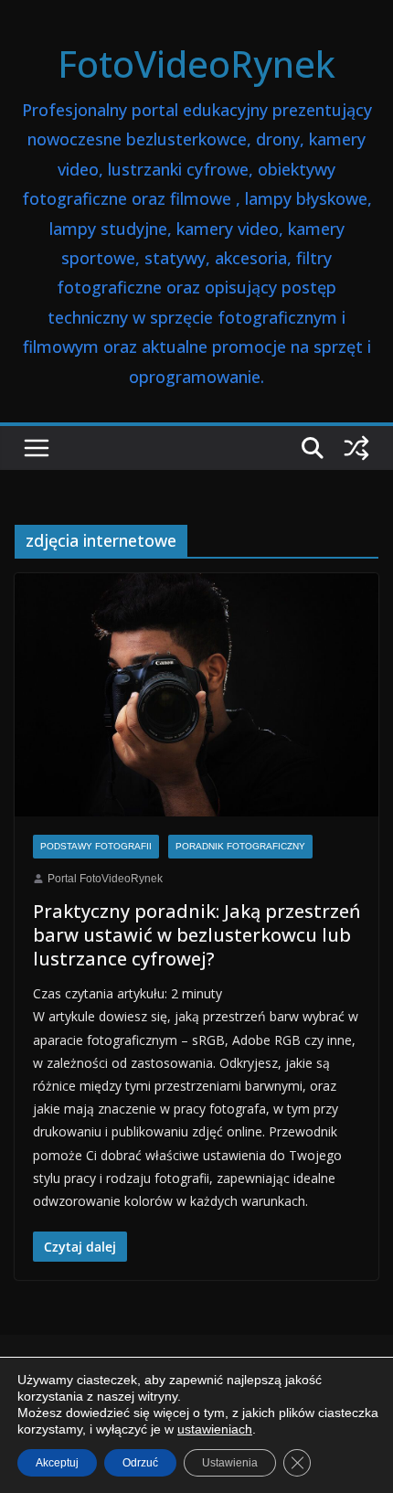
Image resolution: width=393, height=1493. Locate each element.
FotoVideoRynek (196, 63)
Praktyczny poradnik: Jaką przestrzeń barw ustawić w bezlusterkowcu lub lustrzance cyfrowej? (196, 935)
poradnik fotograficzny (240, 846)
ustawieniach (214, 1429)
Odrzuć (140, 1462)
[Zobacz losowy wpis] (356, 448)
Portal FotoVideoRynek (105, 878)
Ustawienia (230, 1462)
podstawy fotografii (96, 846)
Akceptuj (57, 1462)
